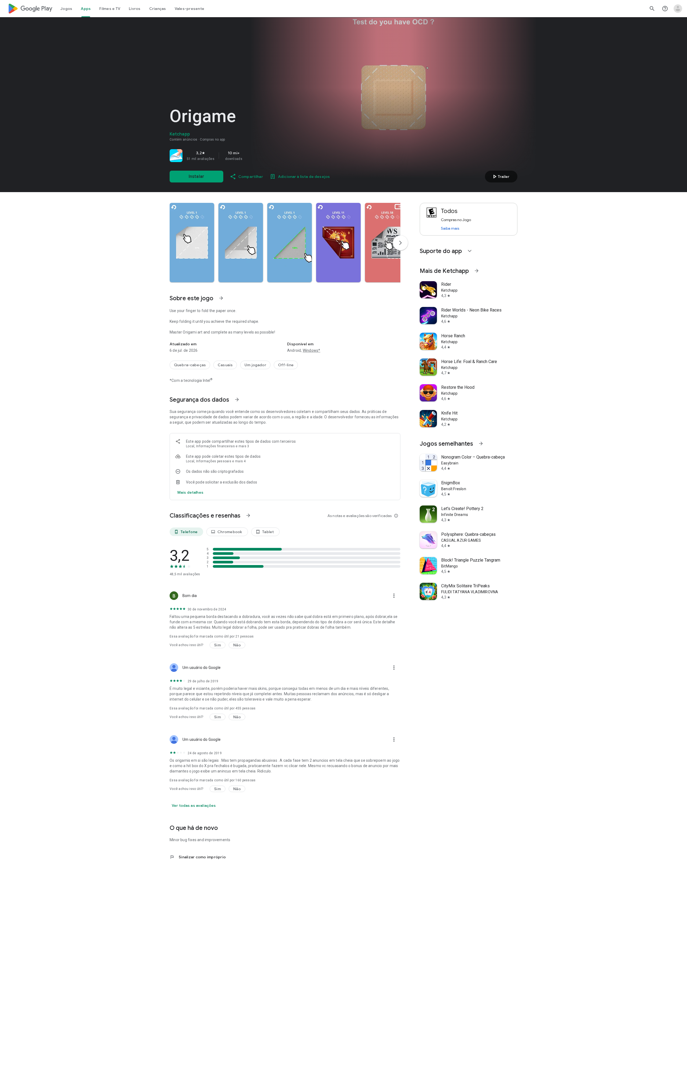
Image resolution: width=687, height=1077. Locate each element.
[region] (245, 155)
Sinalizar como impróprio (198, 857)
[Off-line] (286, 365)
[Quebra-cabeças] (190, 365)
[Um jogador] (255, 365)
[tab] (66, 8)
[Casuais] (225, 365)
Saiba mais (450, 228)
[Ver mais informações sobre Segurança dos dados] (237, 399)
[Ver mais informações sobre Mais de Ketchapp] (476, 270)
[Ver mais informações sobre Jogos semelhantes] (480, 443)
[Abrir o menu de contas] (677, 8)
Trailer (500, 176)
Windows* (311, 350)
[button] (192, 242)
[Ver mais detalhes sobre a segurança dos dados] (190, 492)
